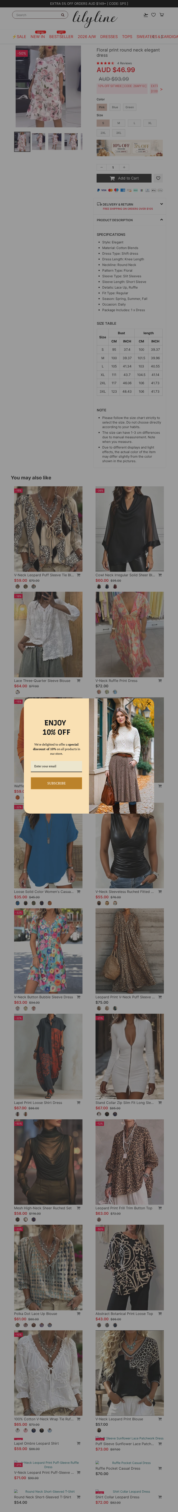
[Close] (149, 703)
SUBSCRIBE (56, 783)
